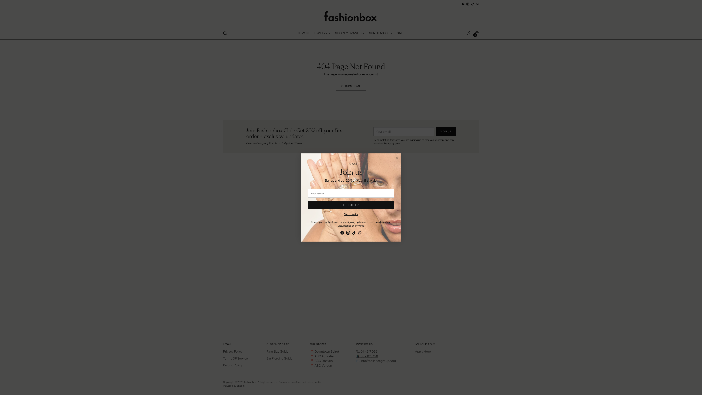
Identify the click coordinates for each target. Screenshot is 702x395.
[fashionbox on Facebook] (342, 233)
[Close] (397, 158)
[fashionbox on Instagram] (348, 233)
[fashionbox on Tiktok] (354, 233)
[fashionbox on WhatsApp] (360, 233)
